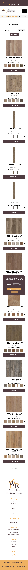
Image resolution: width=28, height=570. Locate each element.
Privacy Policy (19, 562)
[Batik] (14, 119)
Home (2, 16)
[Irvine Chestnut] (22, 243)
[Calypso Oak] (18, 385)
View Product (14, 70)
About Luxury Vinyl (13, 16)
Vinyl (13, 508)
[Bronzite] (13, 136)
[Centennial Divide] (18, 65)
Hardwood (13, 503)
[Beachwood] (9, 136)
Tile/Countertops (14, 518)
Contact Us (14, 551)
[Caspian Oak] (13, 243)
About (14, 539)
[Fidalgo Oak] (13, 350)
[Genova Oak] (18, 456)
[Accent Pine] (14, 83)
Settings (14, 291)
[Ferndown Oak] (9, 421)
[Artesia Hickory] (14, 226)
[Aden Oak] (14, 368)
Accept (10, 289)
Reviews (13, 544)
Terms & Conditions (9, 562)
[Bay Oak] (13, 385)
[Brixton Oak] (14, 332)
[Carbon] (18, 136)
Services (14, 528)
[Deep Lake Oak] (18, 243)
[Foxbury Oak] (18, 350)
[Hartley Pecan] (13, 421)
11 (18, 468)
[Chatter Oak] (13, 100)
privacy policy (16, 283)
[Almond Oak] (14, 48)
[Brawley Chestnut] (9, 243)
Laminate (13, 506)
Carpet (13, 501)
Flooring (6, 16)
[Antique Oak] (14, 297)
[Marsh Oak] (22, 350)
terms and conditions (12, 284)
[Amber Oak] (9, 65)
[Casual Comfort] (13, 65)
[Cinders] (22, 136)
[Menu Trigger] (24, 11)
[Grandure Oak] (22, 456)
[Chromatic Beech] (14, 261)
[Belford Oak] (9, 314)
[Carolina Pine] (13, 314)
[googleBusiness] (15, 555)
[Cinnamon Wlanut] (22, 65)
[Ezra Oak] (13, 456)
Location (13, 541)
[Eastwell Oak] (9, 350)
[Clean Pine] (18, 100)
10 (16, 468)
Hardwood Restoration (13, 529)
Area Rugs (13, 513)
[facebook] (12, 555)
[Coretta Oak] (14, 439)
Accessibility (11, 564)
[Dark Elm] (22, 100)
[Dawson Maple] (18, 314)
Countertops (13, 522)
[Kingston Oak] (18, 421)
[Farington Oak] (14, 404)
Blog (13, 546)
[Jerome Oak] (22, 385)
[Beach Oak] (9, 100)
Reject (17, 289)
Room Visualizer (13, 532)
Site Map (18, 564)
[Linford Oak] (22, 421)
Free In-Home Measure (13, 534)
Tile (13, 511)
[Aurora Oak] (9, 385)
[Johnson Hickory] (22, 314)
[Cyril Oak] (9, 456)
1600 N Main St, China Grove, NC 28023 (15, 2)
